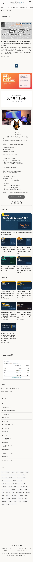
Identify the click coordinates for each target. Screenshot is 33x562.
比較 (26, 495)
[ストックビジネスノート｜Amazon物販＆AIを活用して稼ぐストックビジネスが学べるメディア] (16, 3)
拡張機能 (21, 495)
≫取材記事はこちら (6, 392)
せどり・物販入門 (8, 425)
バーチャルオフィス (14, 486)
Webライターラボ (8, 414)
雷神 (3, 504)
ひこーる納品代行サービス (8, 478)
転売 (20, 501)
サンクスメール (6, 484)
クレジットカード (17, 481)
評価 (15, 501)
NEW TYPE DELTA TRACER (8, 475)
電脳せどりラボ (7, 460)
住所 (13, 492)
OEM (18, 475)
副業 (3, 495)
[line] (15, 202)
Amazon (7, 472)
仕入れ (8, 492)
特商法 (8, 498)
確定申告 (21, 498)
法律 (3, 498)
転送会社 (25, 501)
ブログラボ (6, 432)
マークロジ (20, 489)
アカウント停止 (21, 478)
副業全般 (5, 442)
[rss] (19, 545)
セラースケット (16, 484)
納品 (26, 498)
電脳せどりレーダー (11, 504)
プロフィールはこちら (16, 197)
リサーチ (27, 489)
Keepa (22, 472)
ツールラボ (6, 428)
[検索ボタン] (3, 3)
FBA (17, 472)
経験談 (10, 501)
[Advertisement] (16, 524)
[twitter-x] (12, 202)
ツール (23, 484)
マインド (13, 489)
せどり (23, 475)
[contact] (21, 202)
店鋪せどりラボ (7, 446)
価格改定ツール (20, 492)
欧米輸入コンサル (8, 550)
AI (3, 403)
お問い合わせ (5, 548)
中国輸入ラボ (7, 439)
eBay (13, 472)
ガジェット (6, 418)
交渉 (3, 492)
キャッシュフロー (6, 481)
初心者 (28, 492)
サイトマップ (12, 548)
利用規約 (18, 548)
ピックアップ (24, 486)
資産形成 (5, 456)
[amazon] (18, 202)
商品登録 (14, 495)
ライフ (5, 435)
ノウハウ (4, 486)
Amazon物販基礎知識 (9, 411)
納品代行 (4, 501)
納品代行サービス (8, 453)
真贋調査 (14, 498)
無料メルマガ (26, 550)
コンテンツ (6, 421)
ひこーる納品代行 (17, 550)
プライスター (5, 489)
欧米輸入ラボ (7, 449)
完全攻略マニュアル (26, 548)
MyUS (27, 472)
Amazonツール (7, 407)
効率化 (8, 495)
